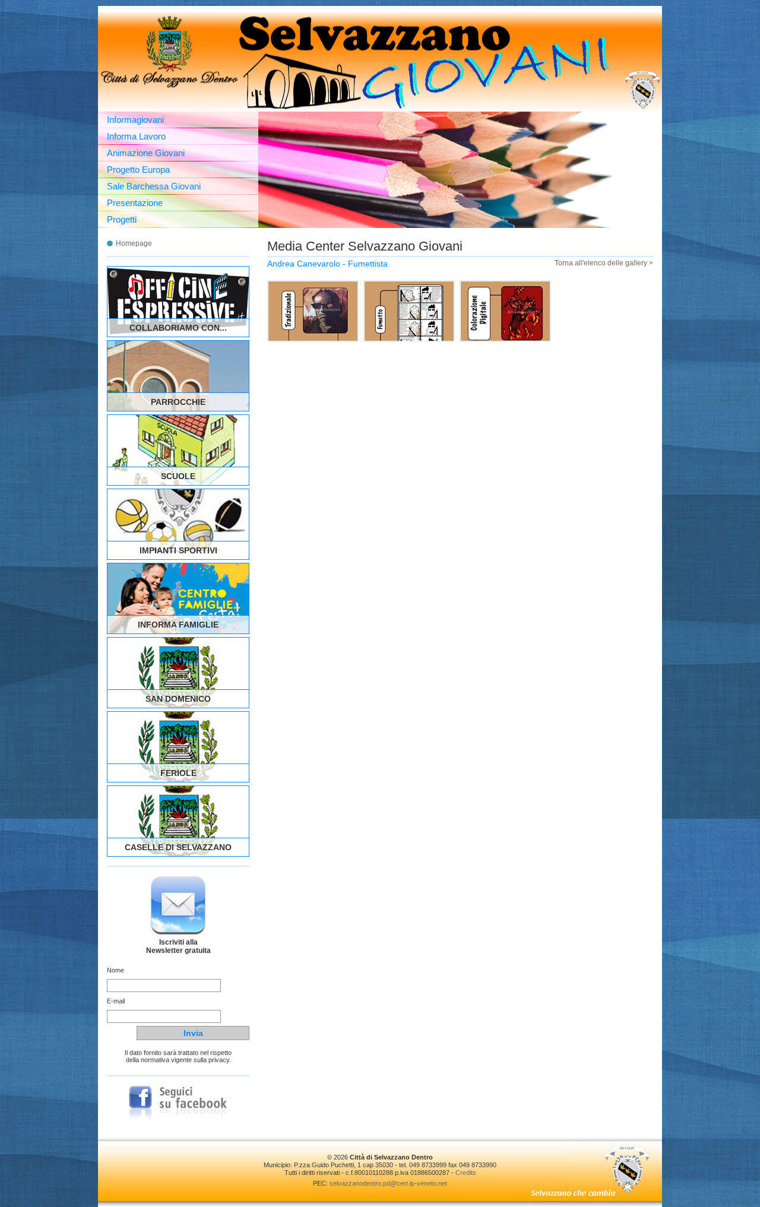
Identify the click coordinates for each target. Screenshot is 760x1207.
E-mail (116, 1001)
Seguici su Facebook (178, 1103)
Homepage (134, 243)
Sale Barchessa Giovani (154, 186)
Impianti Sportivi (178, 550)
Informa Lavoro (136, 136)
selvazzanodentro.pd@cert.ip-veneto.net (388, 1183)
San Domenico (178, 699)
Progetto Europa (138, 169)
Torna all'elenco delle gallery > (604, 263)
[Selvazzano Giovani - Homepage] (380, 62)
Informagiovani (135, 120)
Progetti (122, 219)
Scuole (178, 476)
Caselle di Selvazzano (178, 847)
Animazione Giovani (146, 153)
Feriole (178, 773)
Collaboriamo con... (178, 327)
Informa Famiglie (178, 624)
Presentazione (135, 203)
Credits (465, 1172)
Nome (115, 970)
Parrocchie (178, 402)
